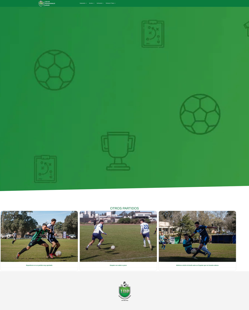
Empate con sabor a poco (118, 265)
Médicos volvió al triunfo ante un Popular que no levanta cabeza (197, 265)
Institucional (99, 3)
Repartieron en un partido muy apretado (39, 265)
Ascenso (91, 3)
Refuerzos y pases (110, 3)
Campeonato (82, 3)
